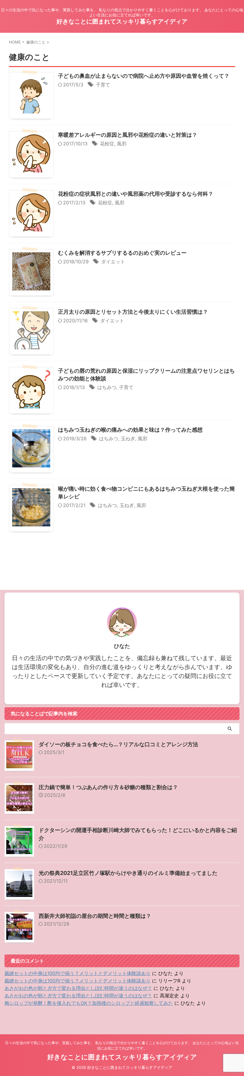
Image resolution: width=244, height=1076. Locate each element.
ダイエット (113, 262)
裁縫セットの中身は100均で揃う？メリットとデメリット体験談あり (77, 973)
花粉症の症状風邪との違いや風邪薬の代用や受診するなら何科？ (135, 194)
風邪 (121, 144)
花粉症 (107, 144)
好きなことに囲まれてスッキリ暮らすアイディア (122, 21)
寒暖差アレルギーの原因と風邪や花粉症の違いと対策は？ (127, 135)
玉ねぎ (128, 438)
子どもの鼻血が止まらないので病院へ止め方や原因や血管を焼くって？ (143, 76)
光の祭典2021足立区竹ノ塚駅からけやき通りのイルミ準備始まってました (128, 873)
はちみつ (106, 387)
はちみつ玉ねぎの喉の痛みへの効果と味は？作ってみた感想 (130, 430)
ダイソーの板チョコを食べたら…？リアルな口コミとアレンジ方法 (118, 744)
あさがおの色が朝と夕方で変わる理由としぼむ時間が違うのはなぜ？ (78, 988)
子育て (103, 85)
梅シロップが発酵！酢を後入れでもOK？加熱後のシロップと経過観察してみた (88, 1003)
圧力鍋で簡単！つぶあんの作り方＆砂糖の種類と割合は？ (108, 787)
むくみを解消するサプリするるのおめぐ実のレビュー (122, 253)
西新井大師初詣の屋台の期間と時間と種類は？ (95, 916)
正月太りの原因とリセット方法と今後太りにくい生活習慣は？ (133, 312)
